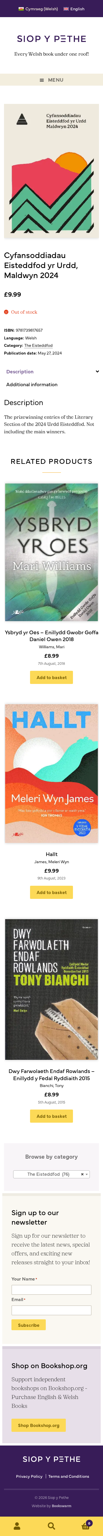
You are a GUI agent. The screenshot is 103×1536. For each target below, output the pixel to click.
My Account (17, 1526)
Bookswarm (62, 1505)
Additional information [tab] (32, 384)
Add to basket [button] (52, 677)
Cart (79, 1521)
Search (51, 1526)
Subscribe (28, 1325)
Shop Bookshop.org (39, 1425)
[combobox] (51, 1174)
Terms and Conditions (68, 1476)
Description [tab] (19, 371)
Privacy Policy (29, 1476)
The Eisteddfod (38, 345)
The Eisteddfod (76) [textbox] (55, 1174)
